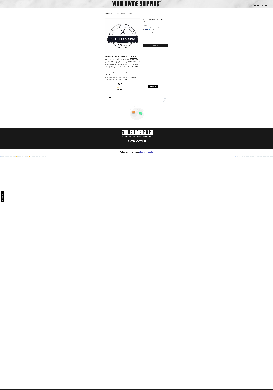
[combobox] (155, 34)
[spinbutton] (146, 40)
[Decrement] (144, 40)
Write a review (153, 86)
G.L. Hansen (110, 59)
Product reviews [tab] (110, 96)
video (121, 66)
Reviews (2, 196)
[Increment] (148, 40)
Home (106, 13)
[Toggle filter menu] (164, 100)
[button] (253, 5)
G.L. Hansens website (127, 64)
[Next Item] (269, 272)
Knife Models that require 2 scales (151, 32)
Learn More (153, 29)
